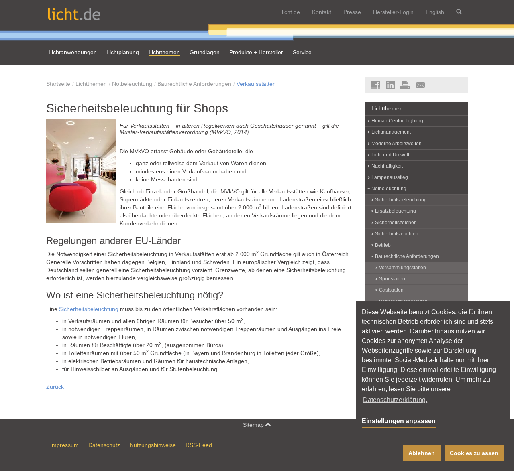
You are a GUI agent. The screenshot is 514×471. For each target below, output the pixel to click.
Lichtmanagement (391, 132)
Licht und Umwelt (390, 155)
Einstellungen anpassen (399, 421)
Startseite (58, 84)
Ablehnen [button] (421, 453)
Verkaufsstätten (256, 84)
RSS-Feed (199, 445)
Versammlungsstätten (402, 267)
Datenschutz (104, 445)
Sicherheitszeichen (396, 222)
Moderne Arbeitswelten (396, 143)
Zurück (55, 387)
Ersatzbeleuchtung (395, 211)
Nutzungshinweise (153, 445)
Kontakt (321, 12)
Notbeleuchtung (132, 84)
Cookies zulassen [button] (474, 453)
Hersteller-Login (393, 12)
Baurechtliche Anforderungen (194, 84)
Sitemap (254, 425)
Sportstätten (392, 279)
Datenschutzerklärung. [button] (395, 399)
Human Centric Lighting (397, 121)
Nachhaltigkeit (387, 166)
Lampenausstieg (389, 177)
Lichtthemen (91, 84)
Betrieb (383, 245)
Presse (352, 12)
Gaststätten (391, 290)
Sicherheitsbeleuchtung (88, 309)
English (435, 12)
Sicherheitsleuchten (396, 234)
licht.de (291, 12)
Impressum (64, 445)
